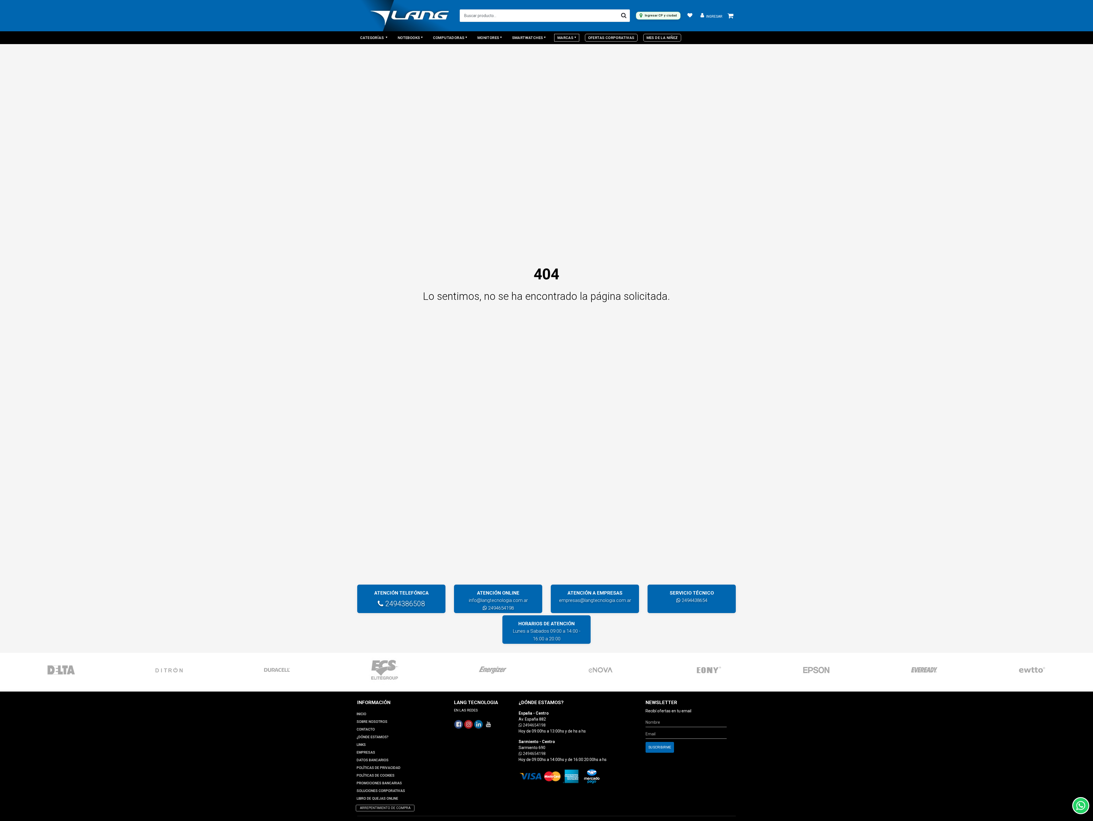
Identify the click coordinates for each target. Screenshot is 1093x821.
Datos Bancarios (373, 760)
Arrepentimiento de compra (385, 808)
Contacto (366, 729)
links (361, 745)
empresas (366, 752)
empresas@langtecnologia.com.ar (595, 600)
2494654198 (500, 608)
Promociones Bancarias (379, 783)
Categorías (372, 38)
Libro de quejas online (377, 799)
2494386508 (404, 604)
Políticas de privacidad (378, 768)
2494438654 (694, 600)
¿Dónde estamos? (373, 737)
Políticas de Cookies (376, 775)
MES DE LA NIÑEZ (662, 38)
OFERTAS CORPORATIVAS (611, 38)
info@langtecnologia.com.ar (498, 600)
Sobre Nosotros (372, 722)
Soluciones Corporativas (381, 791)
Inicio (361, 714)
